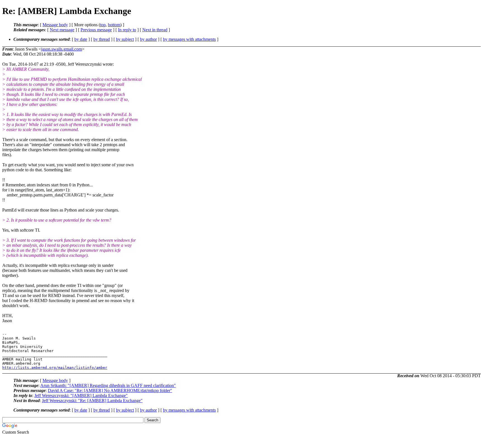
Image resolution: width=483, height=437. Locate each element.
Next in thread (154, 29)
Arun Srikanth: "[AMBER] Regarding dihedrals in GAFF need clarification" (108, 385)
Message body (55, 24)
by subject (125, 39)
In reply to (127, 29)
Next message (62, 29)
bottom (114, 24)
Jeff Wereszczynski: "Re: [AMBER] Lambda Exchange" (92, 400)
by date (80, 39)
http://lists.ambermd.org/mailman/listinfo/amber (54, 367)
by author (148, 39)
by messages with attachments (189, 39)
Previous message (96, 29)
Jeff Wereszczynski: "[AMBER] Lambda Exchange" (81, 395)
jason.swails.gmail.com (61, 49)
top (103, 24)
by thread (101, 39)
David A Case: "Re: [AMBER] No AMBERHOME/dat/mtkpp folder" (110, 390)
